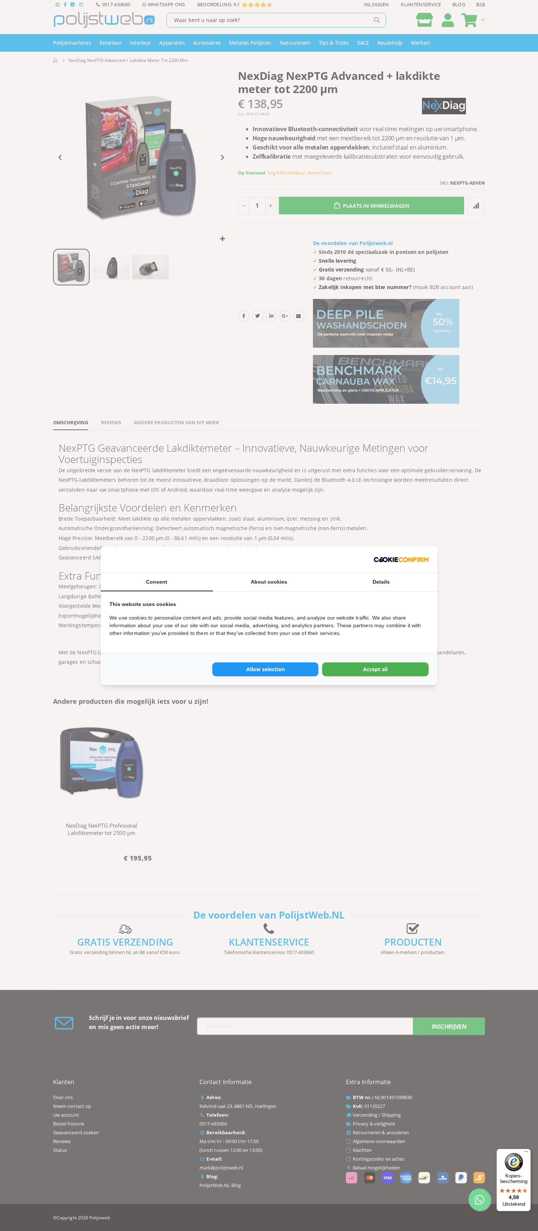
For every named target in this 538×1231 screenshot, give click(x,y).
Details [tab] (381, 582)
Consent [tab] (156, 582)
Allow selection (265, 669)
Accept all (375, 669)
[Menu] (526, 1153)
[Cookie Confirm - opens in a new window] (401, 559)
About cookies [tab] (269, 582)
